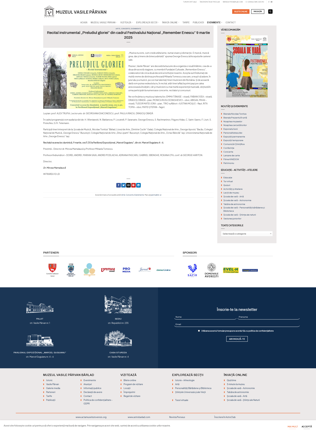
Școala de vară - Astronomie (241, 388)
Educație (227, 177)
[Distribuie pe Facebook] (118, 185)
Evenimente (214, 22)
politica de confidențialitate (261, 331)
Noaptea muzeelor (232, 121)
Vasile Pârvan (52, 384)
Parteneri (50, 392)
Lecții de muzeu (231, 192)
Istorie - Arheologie (185, 380)
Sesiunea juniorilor (232, 218)
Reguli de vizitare (132, 396)
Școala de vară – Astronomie (237, 200)
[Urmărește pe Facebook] (269, 2)
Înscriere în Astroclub (210, 2)
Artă (118, 29)
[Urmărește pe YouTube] (271, 2)
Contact (231, 22)
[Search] (270, 11)
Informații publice (92, 388)
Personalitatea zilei (232, 132)
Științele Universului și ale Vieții (190, 392)
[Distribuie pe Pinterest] (133, 185)
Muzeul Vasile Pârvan (103, 22)
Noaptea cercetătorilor (235, 125)
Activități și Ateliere (233, 189)
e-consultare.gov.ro (255, 2)
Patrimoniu (228, 163)
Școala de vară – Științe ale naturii (239, 214)
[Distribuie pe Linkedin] (138, 185)
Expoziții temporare (233, 140)
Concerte (125, 29)
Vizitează (125, 22)
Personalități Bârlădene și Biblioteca (193, 388)
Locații (127, 388)
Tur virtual (228, 181)
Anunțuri (88, 384)
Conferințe (228, 148)
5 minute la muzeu (236, 384)
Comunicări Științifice (234, 144)
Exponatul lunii (230, 129)
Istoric (49, 380)
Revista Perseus (177, 417)
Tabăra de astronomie (234, 204)
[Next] (270, 68)
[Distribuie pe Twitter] (123, 185)
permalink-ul (156, 195)
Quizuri (226, 185)
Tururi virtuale (190, 2)
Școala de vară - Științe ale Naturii (243, 400)
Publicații (198, 22)
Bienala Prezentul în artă (235, 117)
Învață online (170, 22)
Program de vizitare (133, 384)
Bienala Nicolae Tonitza (234, 113)
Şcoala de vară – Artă (233, 196)
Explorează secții (146, 22)
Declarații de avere (93, 392)
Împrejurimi (129, 392)
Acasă (84, 22)
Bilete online (130, 380)
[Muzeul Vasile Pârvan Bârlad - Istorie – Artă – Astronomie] (77, 11)
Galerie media (53, 388)
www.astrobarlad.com (233, 2)
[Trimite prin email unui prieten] (128, 185)
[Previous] (223, 68)
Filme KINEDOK (231, 159)
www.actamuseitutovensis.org (91, 417)
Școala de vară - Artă (237, 396)
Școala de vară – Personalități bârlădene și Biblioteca (244, 209)
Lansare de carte (231, 155)
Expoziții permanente (234, 136)
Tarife (186, 22)
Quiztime (231, 380)
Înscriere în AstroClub (225, 417)
